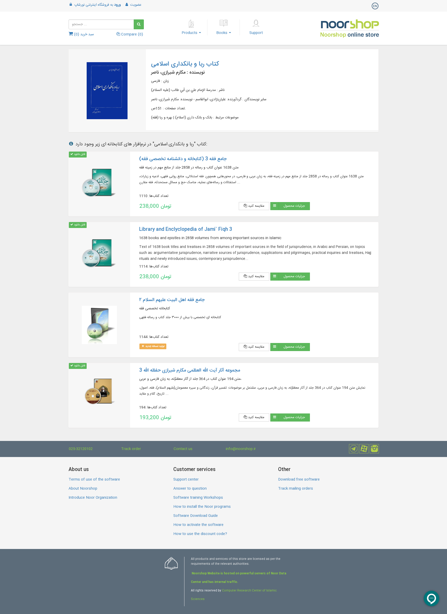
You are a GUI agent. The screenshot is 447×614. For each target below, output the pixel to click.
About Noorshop (83, 489)
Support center (186, 479)
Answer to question (190, 489)
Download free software (299, 479)
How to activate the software (198, 525)
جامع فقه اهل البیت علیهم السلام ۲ (172, 300)
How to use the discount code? (200, 534)
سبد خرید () (83, 34)
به (97, 5)
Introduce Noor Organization (93, 498)
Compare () (131, 34)
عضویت (135, 5)
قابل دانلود (79, 154)
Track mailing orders (295, 489)
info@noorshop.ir (241, 449)
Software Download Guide (195, 516)
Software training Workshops (198, 498)
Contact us (183, 449)
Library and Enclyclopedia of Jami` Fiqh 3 (185, 229)
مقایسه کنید (255, 206)
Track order (131, 449)
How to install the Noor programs (202, 507)
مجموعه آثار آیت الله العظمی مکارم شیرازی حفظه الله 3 (189, 370)
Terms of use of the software (94, 479)
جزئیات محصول (294, 206)
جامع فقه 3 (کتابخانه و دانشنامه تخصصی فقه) (183, 159)
